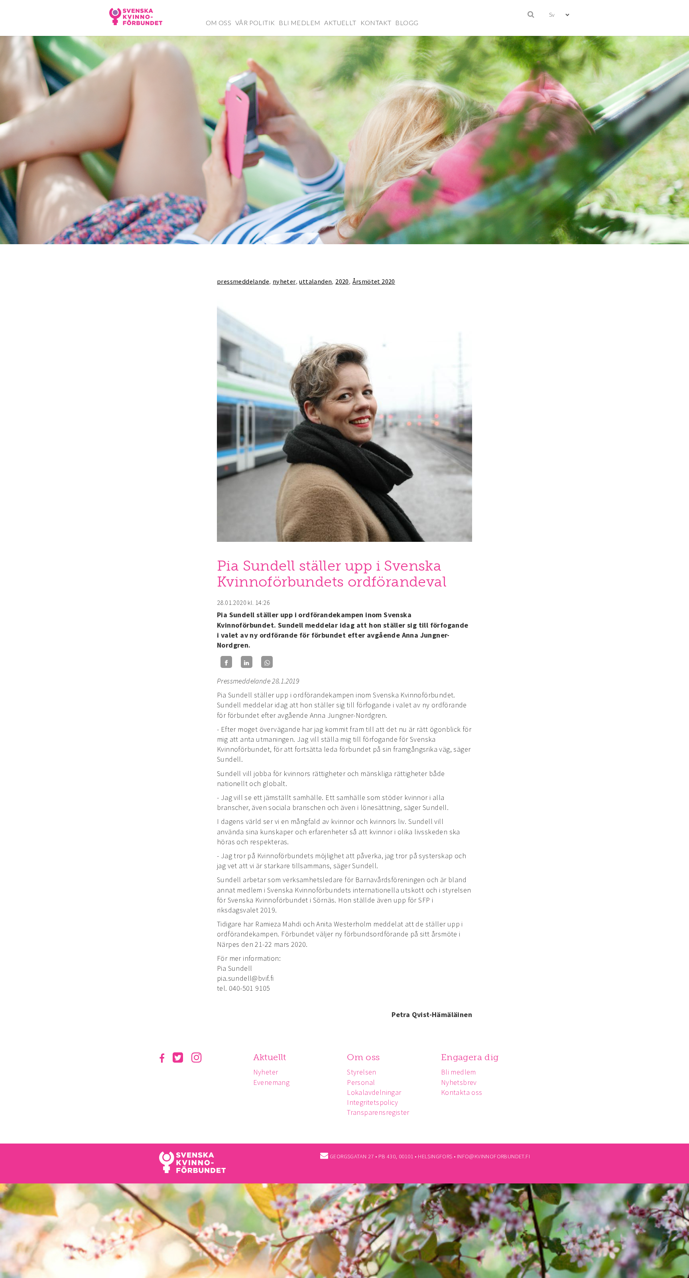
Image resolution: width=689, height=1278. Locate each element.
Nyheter (265, 1072)
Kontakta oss (461, 1092)
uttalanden (315, 281)
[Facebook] (226, 662)
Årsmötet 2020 (373, 281)
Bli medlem (458, 1072)
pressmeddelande (243, 281)
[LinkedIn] (246, 662)
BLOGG (406, 22)
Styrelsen (361, 1072)
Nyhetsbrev (459, 1082)
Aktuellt (269, 1057)
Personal (361, 1082)
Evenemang (271, 1082)
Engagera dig (470, 1057)
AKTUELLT (340, 22)
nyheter (284, 281)
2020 (342, 281)
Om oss (363, 1057)
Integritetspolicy (372, 1102)
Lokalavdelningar (374, 1092)
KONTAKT (376, 22)
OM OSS (218, 22)
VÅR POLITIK (255, 22)
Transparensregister (378, 1112)
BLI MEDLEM (299, 22)
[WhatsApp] (267, 662)
